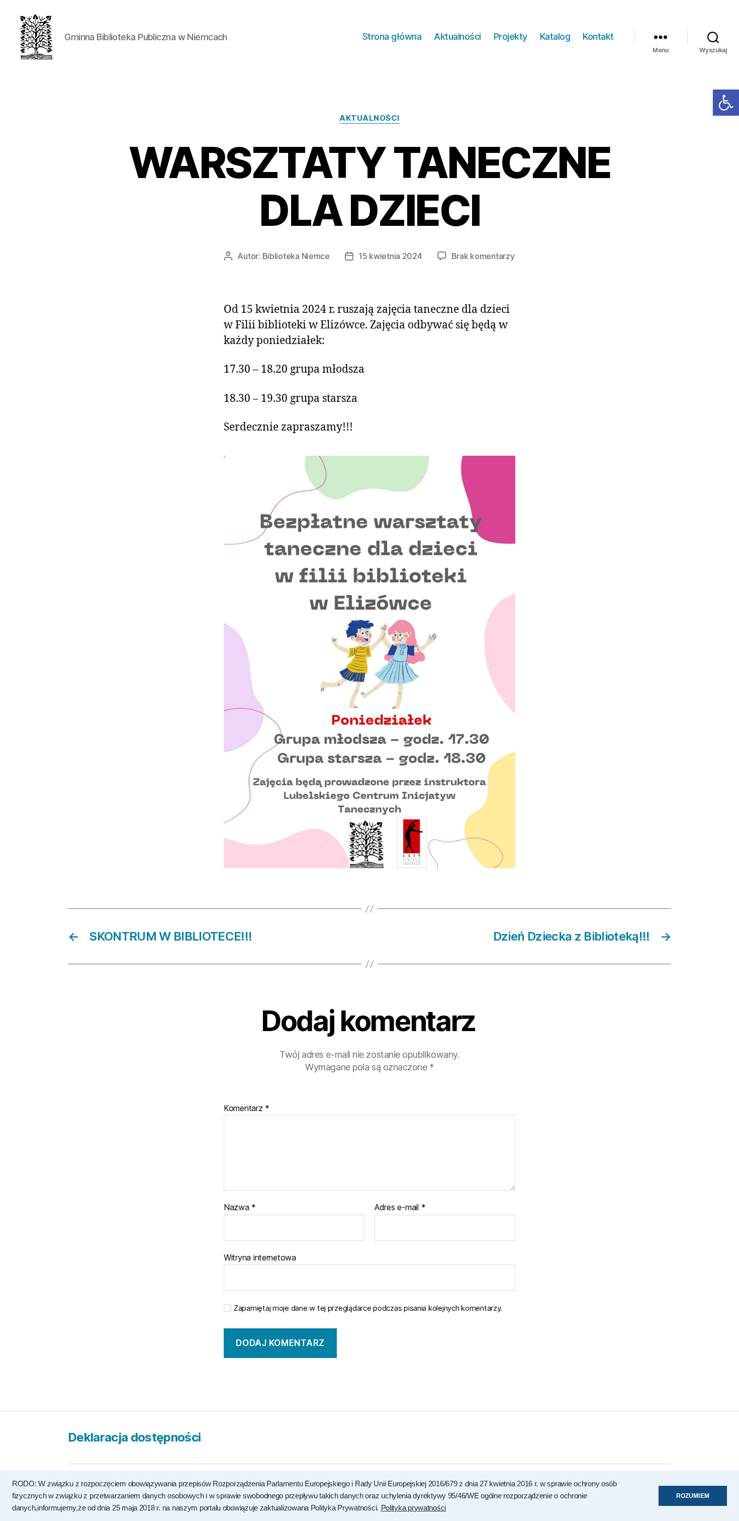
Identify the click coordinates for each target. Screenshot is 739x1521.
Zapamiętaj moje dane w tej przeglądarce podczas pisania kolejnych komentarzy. (368, 1308)
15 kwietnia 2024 (390, 256)
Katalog (555, 36)
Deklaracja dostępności (134, 1437)
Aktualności (457, 36)
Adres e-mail (400, 1207)
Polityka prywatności (413, 1508)
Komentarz (246, 1108)
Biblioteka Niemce (296, 256)
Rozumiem (692, 1495)
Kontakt (598, 36)
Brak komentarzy (483, 256)
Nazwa (240, 1207)
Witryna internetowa (260, 1257)
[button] (726, 103)
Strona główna (392, 36)
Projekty (510, 36)
